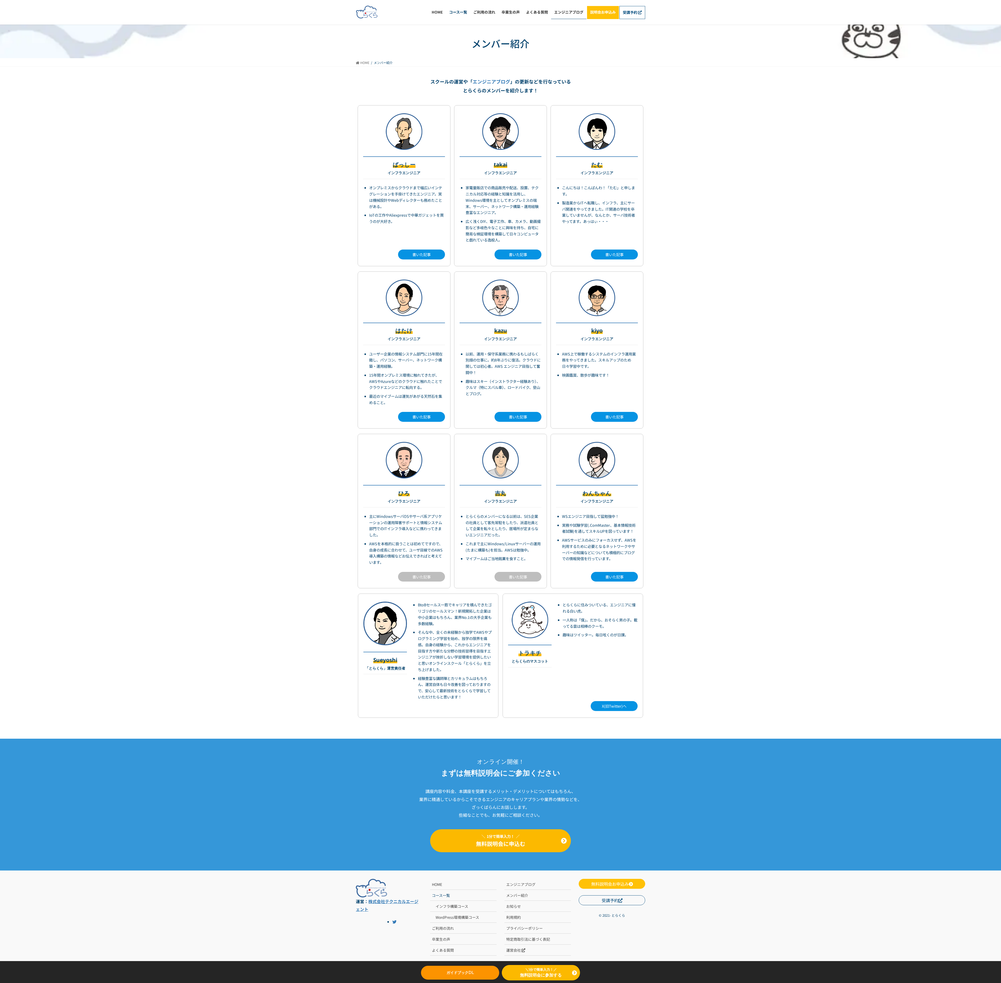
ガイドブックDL (460, 972)
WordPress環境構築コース (457, 917)
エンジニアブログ (491, 81)
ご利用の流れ (443, 928)
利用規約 (513, 917)
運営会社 (514, 950)
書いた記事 (421, 254)
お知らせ (513, 906)
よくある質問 (443, 950)
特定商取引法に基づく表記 (528, 939)
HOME (437, 884)
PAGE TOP (966, 876)
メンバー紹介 (517, 895)
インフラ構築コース (452, 906)
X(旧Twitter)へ (614, 706)
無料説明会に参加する (541, 975)
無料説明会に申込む (500, 840)
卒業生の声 (441, 939)
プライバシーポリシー (524, 928)
